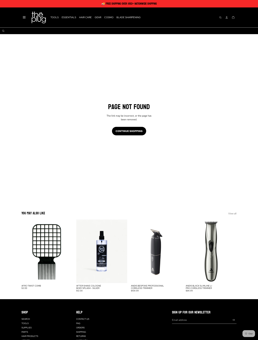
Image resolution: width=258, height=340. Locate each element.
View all (232, 213)
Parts (25, 332)
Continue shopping (129, 131)
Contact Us (82, 319)
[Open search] (220, 17)
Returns (81, 336)
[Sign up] (233, 320)
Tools (25, 323)
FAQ (78, 323)
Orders (80, 327)
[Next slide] (177, 251)
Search (26, 319)
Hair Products (30, 336)
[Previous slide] (135, 251)
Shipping (81, 332)
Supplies (27, 327)
